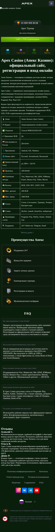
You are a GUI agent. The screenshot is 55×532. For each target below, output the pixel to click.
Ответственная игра (15, 477)
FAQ (41, 483)
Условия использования (38, 477)
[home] (27, 3)
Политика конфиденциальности (21, 471)
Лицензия (16, 483)
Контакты (43, 471)
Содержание (29, 483)
